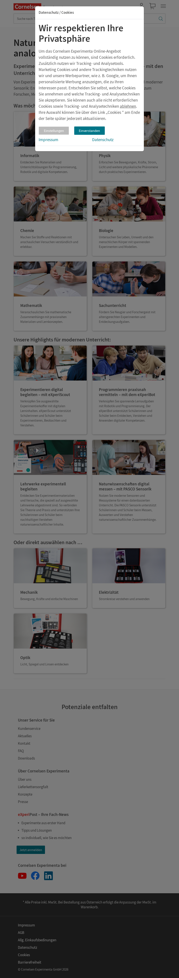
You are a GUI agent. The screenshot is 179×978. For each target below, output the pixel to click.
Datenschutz (103, 139)
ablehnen (128, 106)
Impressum (48, 139)
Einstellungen (54, 130)
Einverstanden (89, 130)
